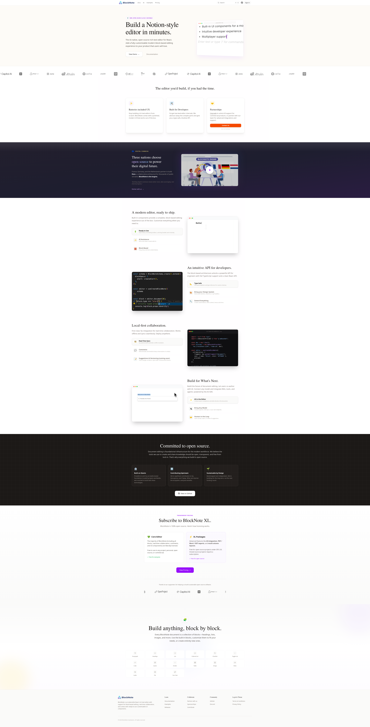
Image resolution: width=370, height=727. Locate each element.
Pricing (157, 3)
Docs (139, 3)
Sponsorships (191, 704)
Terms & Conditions (239, 701)
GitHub (212, 701)
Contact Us (225, 125)
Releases (167, 707)
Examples (150, 3)
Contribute (190, 707)
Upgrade (213, 113)
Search (229, 3)
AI (143, 3)
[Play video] (209, 170)
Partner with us (192, 701)
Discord (212, 704)
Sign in (247, 3)
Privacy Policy (237, 704)
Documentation (152, 54)
